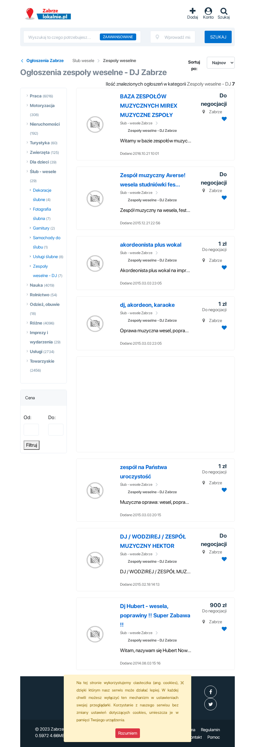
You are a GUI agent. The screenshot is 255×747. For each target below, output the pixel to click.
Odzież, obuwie (45, 304)
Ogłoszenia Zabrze (45, 60)
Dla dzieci (39, 161)
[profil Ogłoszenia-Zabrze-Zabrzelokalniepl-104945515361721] (210, 692)
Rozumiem (127, 733)
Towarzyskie (42, 361)
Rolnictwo (39, 294)
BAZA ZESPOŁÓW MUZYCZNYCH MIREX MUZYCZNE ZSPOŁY (148, 105)
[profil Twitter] (210, 704)
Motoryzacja (42, 105)
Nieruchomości (45, 124)
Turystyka (40, 142)
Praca (36, 95)
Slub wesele (83, 60)
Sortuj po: (194, 65)
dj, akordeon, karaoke (147, 305)
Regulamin (210, 729)
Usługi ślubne (45, 256)
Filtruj (31, 445)
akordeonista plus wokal (150, 244)
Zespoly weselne (119, 60)
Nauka (36, 285)
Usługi (36, 351)
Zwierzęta (40, 152)
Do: (52, 417)
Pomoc (213, 737)
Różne (36, 322)
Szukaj (218, 36)
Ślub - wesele (43, 171)
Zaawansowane (118, 37)
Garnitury (41, 228)
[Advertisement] (167, 403)
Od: (27, 417)
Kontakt (195, 737)
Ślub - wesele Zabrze (136, 123)
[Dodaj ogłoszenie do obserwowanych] (223, 119)
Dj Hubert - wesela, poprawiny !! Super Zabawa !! (155, 615)
